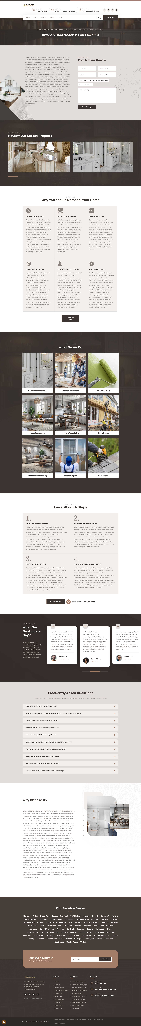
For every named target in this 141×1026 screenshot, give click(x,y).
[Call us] (4, 1022)
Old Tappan (100, 929)
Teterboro (41, 939)
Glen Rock (50, 922)
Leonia (41, 926)
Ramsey (64, 932)
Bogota (55, 916)
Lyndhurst (68, 926)
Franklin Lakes (29, 922)
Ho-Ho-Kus (31, 926)
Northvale (71, 929)
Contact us (110, 17)
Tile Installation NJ (78, 1005)
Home (28, 17)
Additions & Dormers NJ (79, 999)
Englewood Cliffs (82, 919)
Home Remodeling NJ (78, 982)
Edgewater (43, 919)
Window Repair (70, 476)
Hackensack (61, 922)
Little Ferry (51, 926)
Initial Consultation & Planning (37, 523)
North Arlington (58, 929)
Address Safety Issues (97, 269)
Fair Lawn (95, 919)
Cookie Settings (59, 1019)
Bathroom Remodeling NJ (80, 985)
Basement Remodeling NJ (80, 990)
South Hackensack (101, 936)
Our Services (58, 993)
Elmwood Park (56, 919)
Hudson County (59, 1008)
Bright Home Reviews (61, 990)
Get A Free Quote (70, 318)
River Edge (110, 932)
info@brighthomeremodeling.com (65, 11)
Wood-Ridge (59, 942)
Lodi (59, 926)
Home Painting (103, 390)
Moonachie (33, 929)
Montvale (110, 926)
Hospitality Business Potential (68, 269)
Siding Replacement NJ (79, 1002)
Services (43, 17)
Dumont (114, 916)
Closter (86, 916)
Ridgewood (99, 932)
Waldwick (68, 939)
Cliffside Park (75, 916)
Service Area (58, 996)
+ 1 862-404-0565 (41, 11)
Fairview (104, 919)
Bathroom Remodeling (37, 390)
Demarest (105, 916)
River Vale (27, 936)
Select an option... (84, 85)
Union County (59, 1002)
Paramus (44, 932)
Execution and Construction (36, 564)
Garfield (40, 922)
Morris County (59, 1005)
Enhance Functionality (97, 216)
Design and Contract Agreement (85, 523)
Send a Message (87, 107)
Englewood (68, 919)
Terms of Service (59, 1023)
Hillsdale (114, 922)
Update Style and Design (35, 269)
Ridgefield (74, 932)
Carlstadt (64, 916)
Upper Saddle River (54, 939)
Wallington (78, 939)
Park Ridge (54, 932)
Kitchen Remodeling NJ (79, 987)
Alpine (35, 916)
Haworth (105, 922)
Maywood (87, 926)
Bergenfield (44, 916)
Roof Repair (103, 476)
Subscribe (105, 959)
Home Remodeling (37, 433)
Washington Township (93, 939)
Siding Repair (103, 433)
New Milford (44, 929)
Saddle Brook (74, 936)
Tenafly (31, 939)
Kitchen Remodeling (70, 433)
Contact (59, 17)
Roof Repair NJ (76, 1008)
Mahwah (77, 926)
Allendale (26, 916)
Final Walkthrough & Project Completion (88, 564)
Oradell (109, 929)
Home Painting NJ (77, 993)
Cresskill (95, 916)
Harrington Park (74, 922)
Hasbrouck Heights (91, 922)
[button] (10, 157)
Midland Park (98, 926)
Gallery (35, 17)
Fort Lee (113, 919)
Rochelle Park (38, 936)
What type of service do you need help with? (93, 80)
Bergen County (59, 999)
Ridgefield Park (86, 932)
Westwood (109, 939)
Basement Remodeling (37, 476)
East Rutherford (30, 919)
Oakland (90, 929)
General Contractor (70, 391)
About (52, 17)
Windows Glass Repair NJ (79, 996)
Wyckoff (83, 942)
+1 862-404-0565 (87, 601)
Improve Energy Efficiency (67, 216)
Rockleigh (51, 936)
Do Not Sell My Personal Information (79, 1019)
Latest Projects (59, 987)
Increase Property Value (34, 216)
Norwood (80, 929)
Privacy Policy (98, 1019)
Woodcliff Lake (72, 942)
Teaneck (114, 936)
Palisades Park (32, 932)
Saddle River (86, 936)
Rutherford (61, 936)
